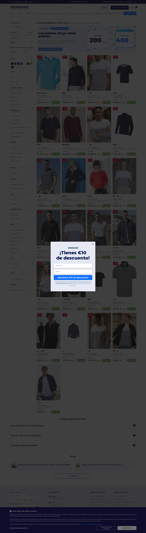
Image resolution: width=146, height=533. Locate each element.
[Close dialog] (93, 244)
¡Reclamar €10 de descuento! (73, 277)
